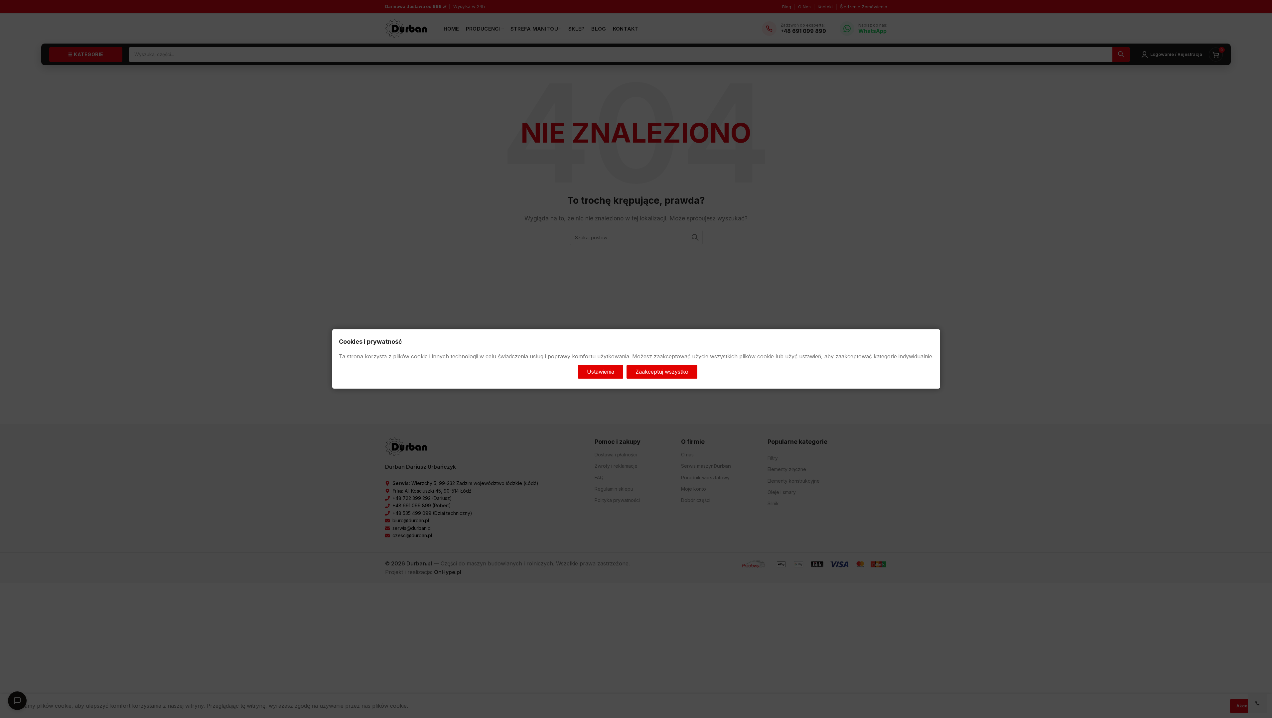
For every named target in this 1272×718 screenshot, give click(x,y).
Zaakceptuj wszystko (662, 371)
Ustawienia (600, 371)
